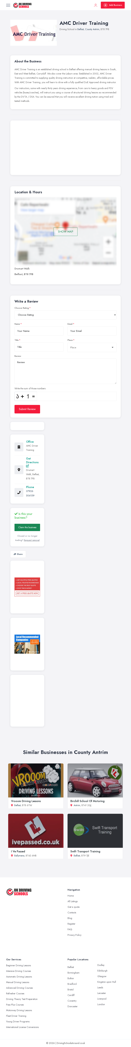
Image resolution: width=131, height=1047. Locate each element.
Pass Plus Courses (15, 1004)
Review (17, 356)
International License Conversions (22, 1027)
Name (17, 324)
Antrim (77, 805)
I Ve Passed (18, 851)
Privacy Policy (74, 935)
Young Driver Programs (18, 1021)
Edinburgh (102, 970)
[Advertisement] (65, 148)
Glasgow (101, 976)
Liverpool (101, 998)
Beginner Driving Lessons (18, 965)
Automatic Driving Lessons (19, 976)
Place (70, 340)
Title (16, 340)
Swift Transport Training (85, 851)
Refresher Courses (15, 993)
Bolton (71, 978)
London (101, 1004)
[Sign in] (95, 5)
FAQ (70, 929)
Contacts (72, 912)
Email (70, 324)
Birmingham (73, 972)
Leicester (101, 993)
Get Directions (32, 460)
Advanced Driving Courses (19, 988)
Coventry (72, 1000)
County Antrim (92, 29)
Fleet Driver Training (16, 1016)
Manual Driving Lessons (17, 982)
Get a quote (73, 907)
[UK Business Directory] (27, 644)
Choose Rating (21, 308)
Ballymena (19, 855)
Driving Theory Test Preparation (22, 999)
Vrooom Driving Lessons (26, 801)
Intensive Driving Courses (18, 971)
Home (71, 895)
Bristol (71, 989)
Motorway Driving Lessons (19, 1010)
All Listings (73, 901)
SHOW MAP (65, 232)
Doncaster (73, 1006)
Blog (70, 918)
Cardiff (71, 995)
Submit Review (27, 409)
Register (71, 923)
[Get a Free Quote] (27, 587)
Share (20, 554)
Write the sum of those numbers (30, 388)
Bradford (72, 984)
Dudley (100, 965)
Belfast (80, 29)
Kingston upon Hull (106, 982)
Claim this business (27, 527)
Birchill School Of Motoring (87, 801)
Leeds (100, 987)
